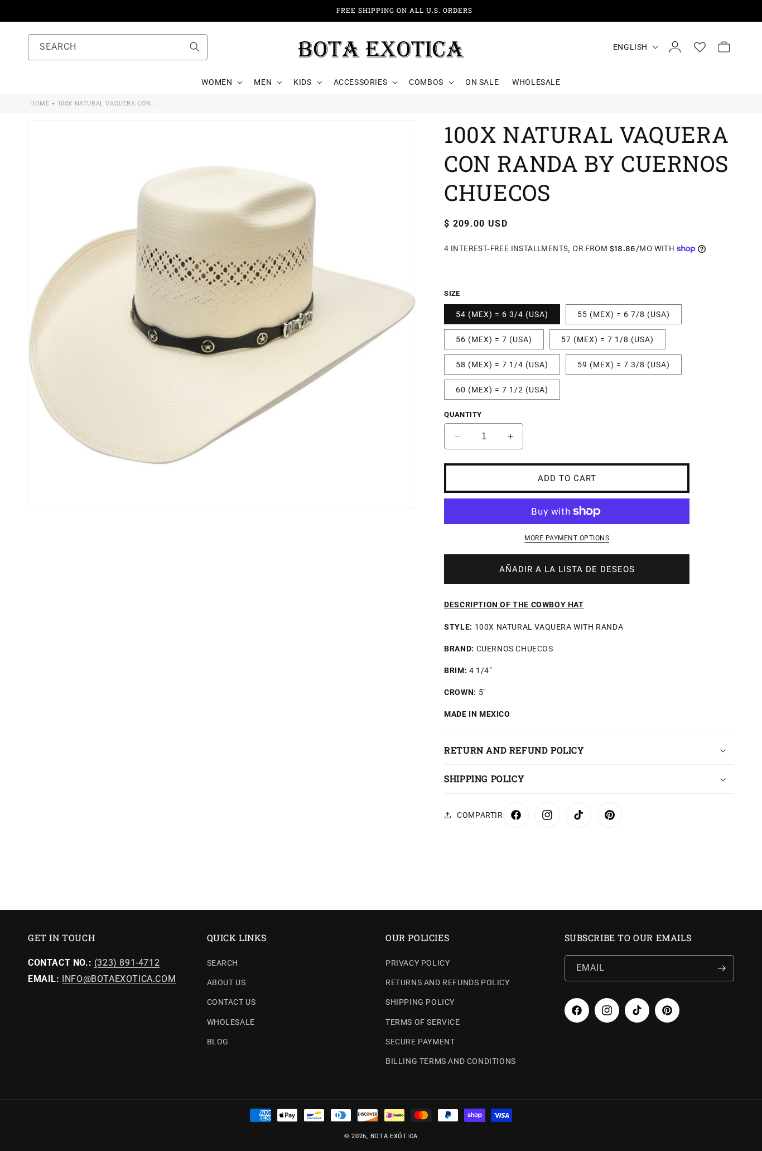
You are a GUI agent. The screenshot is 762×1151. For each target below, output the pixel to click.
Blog (218, 1041)
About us (226, 982)
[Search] (194, 47)
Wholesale (231, 1022)
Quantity (462, 414)
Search (223, 962)
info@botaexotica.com (119, 978)
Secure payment (420, 1041)
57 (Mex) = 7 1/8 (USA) (607, 339)
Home (39, 103)
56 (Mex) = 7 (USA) (494, 339)
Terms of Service (422, 1022)
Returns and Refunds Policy (447, 982)
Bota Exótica (394, 1136)
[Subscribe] (721, 968)
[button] (221, 82)
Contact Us (231, 1002)
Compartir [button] (480, 815)
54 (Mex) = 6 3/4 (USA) (502, 314)
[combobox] (117, 47)
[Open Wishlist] (699, 47)
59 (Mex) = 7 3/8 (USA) (623, 364)
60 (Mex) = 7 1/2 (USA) (502, 389)
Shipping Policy (420, 1002)
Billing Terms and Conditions (450, 1061)
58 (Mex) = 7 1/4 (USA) (502, 364)
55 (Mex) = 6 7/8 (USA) (623, 314)
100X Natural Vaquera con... (107, 103)
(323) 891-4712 (127, 962)
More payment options (566, 538)
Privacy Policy (417, 962)
